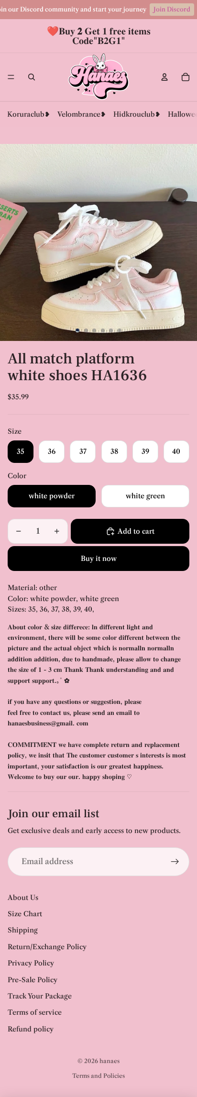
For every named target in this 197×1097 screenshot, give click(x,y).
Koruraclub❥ (28, 114)
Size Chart (25, 914)
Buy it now (99, 558)
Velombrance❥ (81, 114)
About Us (23, 897)
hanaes (109, 1060)
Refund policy (31, 1029)
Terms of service (35, 1012)
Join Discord (171, 9)
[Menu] (11, 77)
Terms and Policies (98, 1075)
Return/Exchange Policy (47, 947)
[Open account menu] (164, 77)
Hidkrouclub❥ (137, 114)
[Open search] (31, 77)
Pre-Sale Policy (32, 980)
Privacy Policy (31, 963)
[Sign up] (175, 862)
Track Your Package (40, 996)
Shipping (23, 930)
